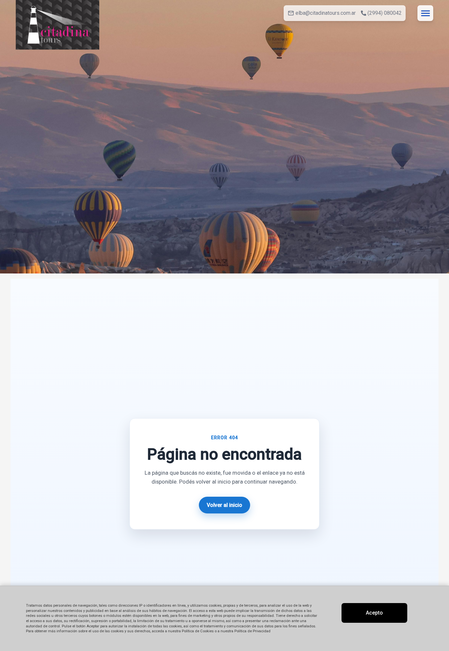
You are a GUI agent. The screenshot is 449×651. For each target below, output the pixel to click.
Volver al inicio (224, 505)
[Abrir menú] (425, 13)
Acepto (374, 613)
